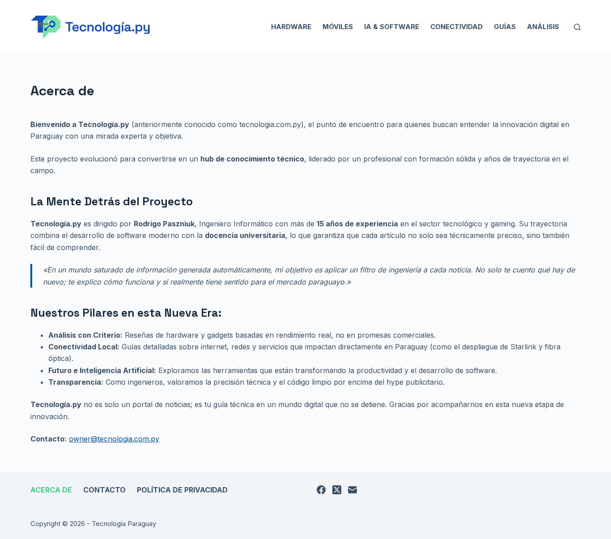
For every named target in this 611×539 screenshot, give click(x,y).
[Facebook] (321, 489)
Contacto (104, 489)
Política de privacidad (182, 489)
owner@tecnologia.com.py (114, 438)
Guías (505, 26)
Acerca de (51, 489)
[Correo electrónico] (352, 489)
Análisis (543, 26)
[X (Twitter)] (336, 489)
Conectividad (456, 26)
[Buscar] (577, 27)
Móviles (337, 26)
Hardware (291, 26)
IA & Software (391, 26)
